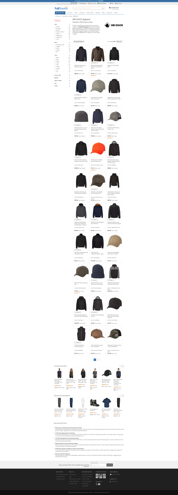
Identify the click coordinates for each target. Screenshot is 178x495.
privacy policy (85, 483)
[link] (81, 69)
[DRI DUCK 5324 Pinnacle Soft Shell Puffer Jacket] (114, 286)
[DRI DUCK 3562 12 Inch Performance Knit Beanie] (98, 286)
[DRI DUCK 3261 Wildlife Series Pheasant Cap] (98, 163)
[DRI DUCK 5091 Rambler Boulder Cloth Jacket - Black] (81, 163)
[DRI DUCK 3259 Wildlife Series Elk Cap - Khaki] (114, 256)
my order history (61, 476)
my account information (62, 474)
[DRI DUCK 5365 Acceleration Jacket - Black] (98, 256)
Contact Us (113, 479)
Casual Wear (70, 12)
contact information (74, 481)
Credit (92, 3)
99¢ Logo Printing (102, 3)
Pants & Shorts (90, 12)
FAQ (70, 476)
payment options (61, 479)
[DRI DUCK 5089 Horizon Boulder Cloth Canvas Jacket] (114, 225)
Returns (83, 3)
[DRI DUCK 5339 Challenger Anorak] (98, 318)
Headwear (97, 12)
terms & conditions (87, 481)
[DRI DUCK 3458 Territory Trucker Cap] (114, 131)
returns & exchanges (87, 476)
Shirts (76, 12)
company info (72, 474)
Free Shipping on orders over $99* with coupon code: (89, 1)
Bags (103, 12)
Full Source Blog (73, 483)
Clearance (57, 20)
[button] (120, 366)
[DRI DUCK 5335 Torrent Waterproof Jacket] (81, 68)
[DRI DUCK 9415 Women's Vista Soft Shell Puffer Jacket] (81, 318)
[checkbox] (63, 27)
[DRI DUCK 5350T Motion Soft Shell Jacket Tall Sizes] (81, 195)
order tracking (85, 479)
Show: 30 (119, 41)
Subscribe (109, 465)
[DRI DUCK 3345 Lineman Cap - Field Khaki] (98, 348)
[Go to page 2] (100, 360)
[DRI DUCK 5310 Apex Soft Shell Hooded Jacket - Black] (114, 100)
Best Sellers (78, 41)
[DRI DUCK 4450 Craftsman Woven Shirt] (81, 100)
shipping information (87, 474)
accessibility (85, 485)
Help (112, 3)
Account (118, 3)
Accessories (109, 12)
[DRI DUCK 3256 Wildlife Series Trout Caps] (98, 100)
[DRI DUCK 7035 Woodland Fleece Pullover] (98, 225)
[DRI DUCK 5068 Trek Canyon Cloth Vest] (81, 348)
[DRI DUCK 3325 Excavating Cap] (81, 286)
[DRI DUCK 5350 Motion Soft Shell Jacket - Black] (81, 256)
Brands (115, 12)
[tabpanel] (98, 201)
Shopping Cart (115, 7)
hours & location (74, 479)
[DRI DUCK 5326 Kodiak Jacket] (114, 68)
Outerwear (81, 12)
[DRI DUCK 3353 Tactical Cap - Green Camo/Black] (114, 348)
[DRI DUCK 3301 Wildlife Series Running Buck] (98, 195)
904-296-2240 (74, 3)
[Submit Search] (103, 8)
